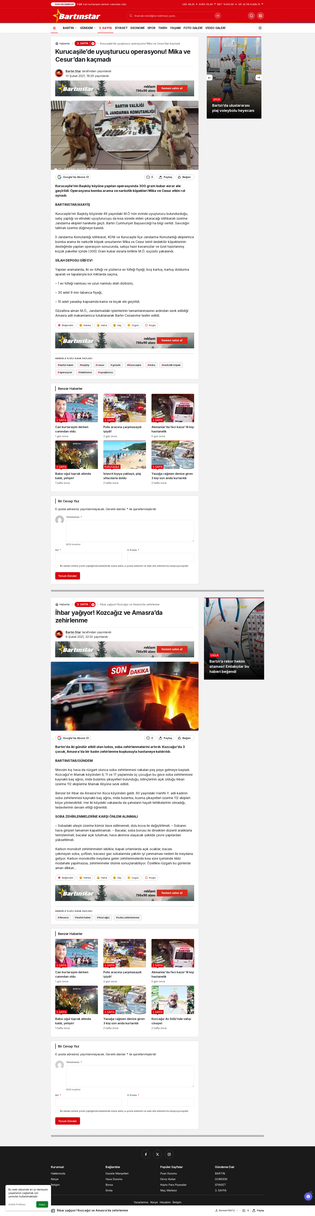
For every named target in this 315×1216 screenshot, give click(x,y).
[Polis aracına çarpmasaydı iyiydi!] (124, 416)
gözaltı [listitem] (115, 365)
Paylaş (260, 1210)
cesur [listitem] (100, 365)
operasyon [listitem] (65, 372)
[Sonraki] (258, 77)
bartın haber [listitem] (65, 365)
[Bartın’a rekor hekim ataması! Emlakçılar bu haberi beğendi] (234, 639)
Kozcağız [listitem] (103, 917)
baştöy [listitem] (84, 365)
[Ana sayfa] (54, 28)
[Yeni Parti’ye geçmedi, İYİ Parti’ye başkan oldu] (234, 77)
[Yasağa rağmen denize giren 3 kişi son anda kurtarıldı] (172, 462)
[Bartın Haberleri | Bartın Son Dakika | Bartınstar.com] (76, 15)
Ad (58, 549)
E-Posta (133, 549)
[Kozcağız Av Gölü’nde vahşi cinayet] (172, 1008)
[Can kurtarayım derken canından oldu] (76, 416)
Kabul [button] (42, 1204)
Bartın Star (73, 71)
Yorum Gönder (67, 575)
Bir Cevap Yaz (68, 501)
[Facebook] (145, 1154)
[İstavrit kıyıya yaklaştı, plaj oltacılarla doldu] (124, 462)
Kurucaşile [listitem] (134, 365)
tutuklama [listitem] (85, 372)
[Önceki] (210, 77)
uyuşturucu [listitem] (105, 372)
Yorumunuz (74, 516)
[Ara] (251, 15)
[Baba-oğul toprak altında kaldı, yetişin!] (76, 462)
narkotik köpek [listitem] (171, 365)
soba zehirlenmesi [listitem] (127, 917)
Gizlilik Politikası (17, 1204)
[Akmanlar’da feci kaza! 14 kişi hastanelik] (172, 416)
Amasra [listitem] (63, 917)
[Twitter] (157, 1154)
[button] (260, 15)
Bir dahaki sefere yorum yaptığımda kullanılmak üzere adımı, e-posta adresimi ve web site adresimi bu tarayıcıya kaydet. (124, 565)
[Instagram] (169, 1154)
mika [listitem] (151, 365)
